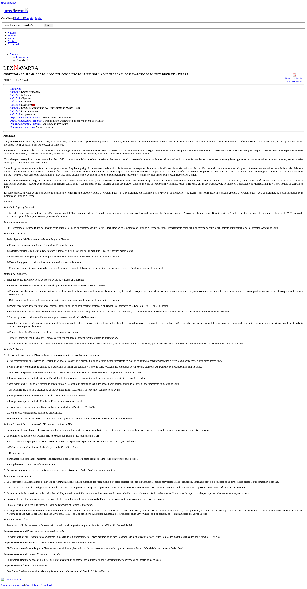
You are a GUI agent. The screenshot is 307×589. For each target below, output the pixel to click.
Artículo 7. (15, 111)
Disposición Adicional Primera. (26, 117)
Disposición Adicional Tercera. (25, 124)
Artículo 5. (15, 104)
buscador (9, 25)
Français (28, 18)
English (38, 18)
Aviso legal (46, 585)
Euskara (18, 18)
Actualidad (13, 44)
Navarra (12, 32)
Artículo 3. (15, 98)
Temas (11, 38)
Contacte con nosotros (12, 585)
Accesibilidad (32, 585)
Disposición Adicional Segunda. (26, 120)
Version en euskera (294, 81)
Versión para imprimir (294, 78)
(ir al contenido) (9, 2)
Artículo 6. (15, 108)
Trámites (12, 35)
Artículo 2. (15, 95)
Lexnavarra (22, 57)
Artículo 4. (15, 101)
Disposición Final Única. (22, 127)
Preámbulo (15, 88)
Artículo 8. (15, 114)
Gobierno (12, 41)
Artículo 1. (15, 92)
